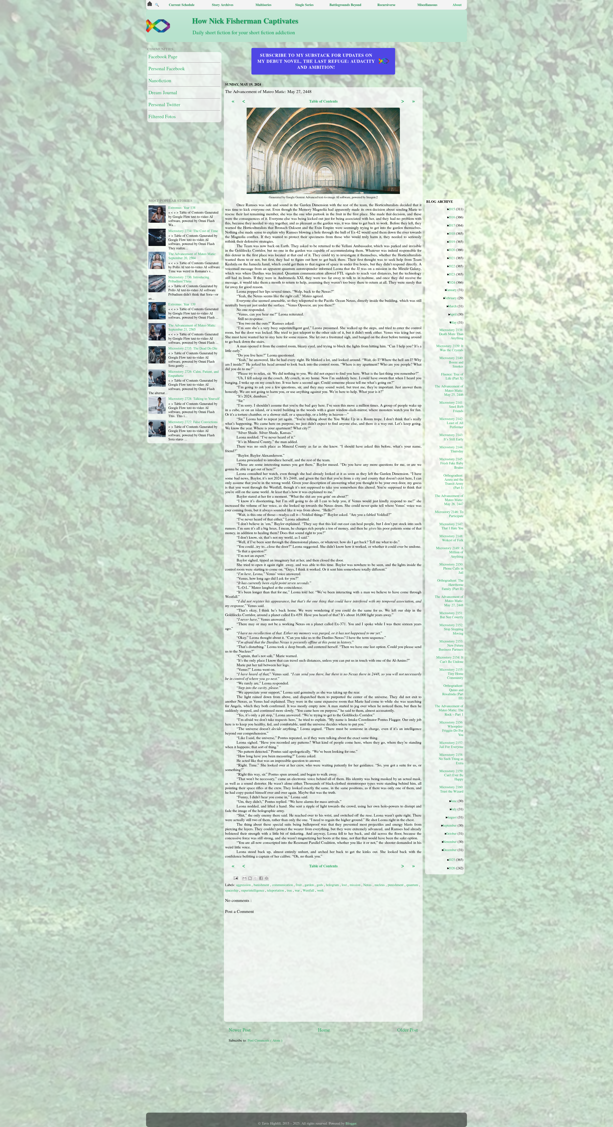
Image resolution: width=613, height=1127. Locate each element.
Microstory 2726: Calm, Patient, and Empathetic (193, 373)
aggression (244, 884)
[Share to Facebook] (261, 878)
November (452, 841)
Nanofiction (159, 80)
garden (310, 884)
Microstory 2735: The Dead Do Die (192, 348)
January (453, 289)
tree (290, 890)
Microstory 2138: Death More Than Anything (451, 333)
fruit (299, 884)
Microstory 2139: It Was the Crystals (450, 348)
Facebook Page (162, 56)
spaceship (232, 890)
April (455, 314)
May (455, 322)
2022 (453, 266)
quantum (412, 884)
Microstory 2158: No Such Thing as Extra (451, 758)
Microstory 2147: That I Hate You (451, 526)
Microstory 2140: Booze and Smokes (451, 362)
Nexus (368, 884)
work (320, 890)
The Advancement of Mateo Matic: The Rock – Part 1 (450, 710)
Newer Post (240, 1030)
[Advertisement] (345, 1080)
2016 (453, 217)
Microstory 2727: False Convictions (193, 422)
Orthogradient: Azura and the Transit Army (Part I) (453, 481)
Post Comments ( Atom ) (265, 1040)
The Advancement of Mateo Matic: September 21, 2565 (192, 327)
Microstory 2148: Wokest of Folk (451, 538)
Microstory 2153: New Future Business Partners (451, 645)
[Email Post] (235, 877)
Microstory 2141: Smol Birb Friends (451, 406)
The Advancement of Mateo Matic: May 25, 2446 (450, 390)
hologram (333, 884)
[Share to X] (255, 878)
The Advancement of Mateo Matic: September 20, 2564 (192, 255)
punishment (396, 884)
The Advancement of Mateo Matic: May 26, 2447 (450, 499)
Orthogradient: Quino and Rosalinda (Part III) (452, 691)
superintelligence (253, 890)
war (298, 890)
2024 (453, 282)
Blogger (351, 1123)
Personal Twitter (164, 104)
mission (355, 884)
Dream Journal (162, 92)
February (452, 298)
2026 (453, 868)
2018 (453, 233)
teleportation (276, 890)
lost (345, 884)
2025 (453, 859)
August (453, 817)
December (452, 849)
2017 (453, 225)
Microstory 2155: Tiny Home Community (451, 673)
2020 (453, 249)
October (453, 833)
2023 (453, 274)
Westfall (309, 890)
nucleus (380, 884)
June (455, 801)
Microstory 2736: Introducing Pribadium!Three (188, 279)
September (451, 825)
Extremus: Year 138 (181, 207)
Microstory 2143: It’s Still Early (451, 436)
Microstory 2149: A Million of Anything (450, 552)
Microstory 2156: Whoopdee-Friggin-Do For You (451, 728)
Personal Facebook (166, 68)
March (454, 306)
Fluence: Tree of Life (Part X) (452, 376)
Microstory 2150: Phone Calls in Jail (451, 568)
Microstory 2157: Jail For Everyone (451, 744)
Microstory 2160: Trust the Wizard (451, 789)
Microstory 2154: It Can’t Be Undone (450, 659)
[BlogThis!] (250, 878)
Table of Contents (323, 101)
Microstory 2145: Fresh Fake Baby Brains (451, 463)
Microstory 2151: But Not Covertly (451, 615)
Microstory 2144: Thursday (451, 449)
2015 (453, 209)
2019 (453, 241)
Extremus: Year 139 (181, 304)
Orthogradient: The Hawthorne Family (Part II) (450, 584)
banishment (262, 884)
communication (283, 884)
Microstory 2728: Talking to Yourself (194, 398)
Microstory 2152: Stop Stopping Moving (451, 629)
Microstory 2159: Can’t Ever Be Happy (451, 775)
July (455, 809)
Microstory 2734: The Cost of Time (193, 230)
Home (324, 1030)
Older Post (407, 1030)
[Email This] (244, 878)
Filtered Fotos (162, 116)
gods (320, 884)
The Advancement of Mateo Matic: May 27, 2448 (450, 600)
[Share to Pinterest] (266, 878)
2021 (453, 258)
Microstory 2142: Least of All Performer (451, 422)
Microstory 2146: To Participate (450, 513)
